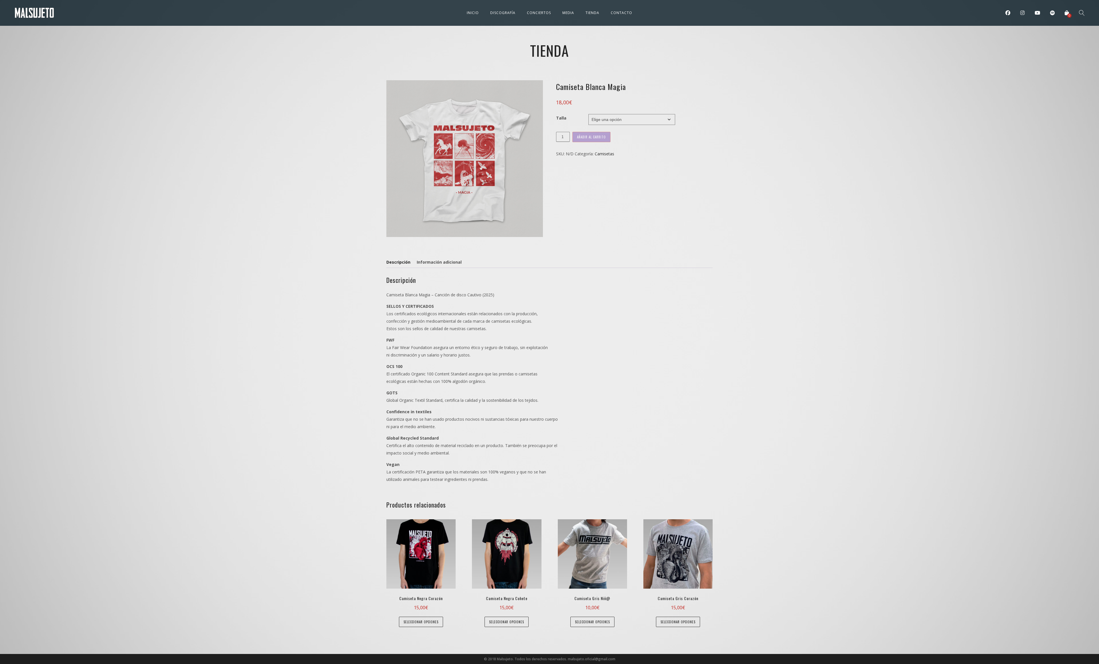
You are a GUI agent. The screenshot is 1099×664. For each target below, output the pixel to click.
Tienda (592, 12)
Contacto (621, 12)
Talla (561, 118)
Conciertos (539, 12)
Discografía (502, 12)
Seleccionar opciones (421, 622)
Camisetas (604, 153)
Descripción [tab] (398, 262)
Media (568, 12)
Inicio (473, 12)
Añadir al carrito (591, 137)
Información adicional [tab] (439, 262)
